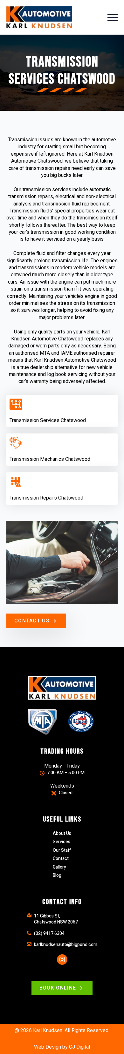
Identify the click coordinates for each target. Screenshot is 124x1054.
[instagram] (62, 959)
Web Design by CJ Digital (62, 1047)
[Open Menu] (112, 17)
